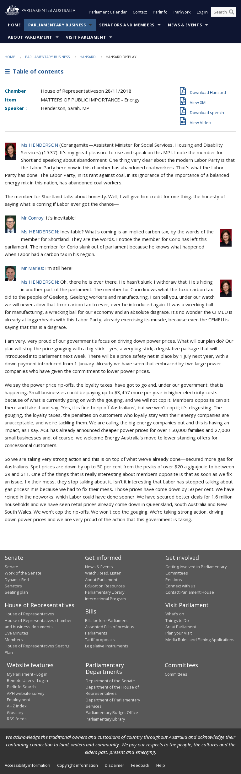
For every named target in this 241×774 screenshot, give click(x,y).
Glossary (15, 712)
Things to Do (177, 620)
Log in (202, 12)
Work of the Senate (23, 573)
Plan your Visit (178, 633)
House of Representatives (29, 614)
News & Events (185, 25)
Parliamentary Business (57, 25)
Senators (13, 586)
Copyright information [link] (77, 765)
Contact (140, 12)
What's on (174, 614)
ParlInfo (160, 12)
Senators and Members (126, 25)
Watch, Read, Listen (103, 573)
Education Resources (105, 586)
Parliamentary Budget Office (112, 712)
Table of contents (36, 71)
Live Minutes (16, 633)
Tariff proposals (100, 639)
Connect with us (180, 586)
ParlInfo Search (21, 687)
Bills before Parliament (106, 620)
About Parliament (30, 37)
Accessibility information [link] (27, 765)
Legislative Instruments (106, 646)
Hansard (88, 56)
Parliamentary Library (104, 592)
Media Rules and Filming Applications (199, 639)
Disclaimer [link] (114, 765)
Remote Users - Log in (27, 680)
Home (14, 25)
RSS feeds (17, 719)
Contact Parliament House (189, 592)
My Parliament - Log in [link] (27, 674)
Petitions (173, 579)
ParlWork (182, 12)
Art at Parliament (180, 627)
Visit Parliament (86, 37)
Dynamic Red (17, 579)
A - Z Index (17, 706)
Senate (11, 567)
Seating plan (16, 592)
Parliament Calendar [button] (108, 12)
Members (14, 639)
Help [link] (160, 765)
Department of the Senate (110, 681)
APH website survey (25, 693)
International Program (105, 599)
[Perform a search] (231, 12)
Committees (176, 674)
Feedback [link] (140, 765)
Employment (18, 699)
